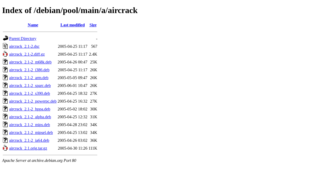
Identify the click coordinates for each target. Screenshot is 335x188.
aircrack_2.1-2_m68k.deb (30, 62)
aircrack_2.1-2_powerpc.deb (33, 101)
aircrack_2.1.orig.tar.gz (28, 148)
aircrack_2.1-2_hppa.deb (29, 109)
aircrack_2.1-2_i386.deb (29, 70)
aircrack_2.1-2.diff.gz (27, 54)
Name (33, 25)
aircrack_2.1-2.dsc (24, 46)
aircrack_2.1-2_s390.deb (29, 93)
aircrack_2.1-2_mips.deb (29, 124)
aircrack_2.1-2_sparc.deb (30, 85)
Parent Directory (22, 38)
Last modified (72, 25)
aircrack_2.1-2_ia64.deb (29, 140)
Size (93, 25)
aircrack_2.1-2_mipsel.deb (31, 132)
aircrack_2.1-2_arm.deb (28, 77)
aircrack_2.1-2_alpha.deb (30, 117)
